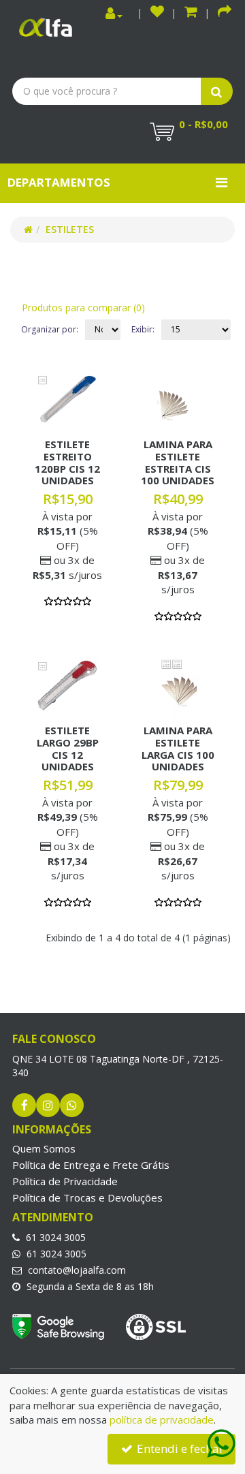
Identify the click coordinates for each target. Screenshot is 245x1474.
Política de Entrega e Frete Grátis (90, 1165)
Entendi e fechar (179, 1448)
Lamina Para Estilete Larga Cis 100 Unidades (178, 748)
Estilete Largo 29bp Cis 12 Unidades (68, 748)
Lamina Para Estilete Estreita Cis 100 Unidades (177, 462)
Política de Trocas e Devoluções (87, 1197)
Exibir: (142, 329)
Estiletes (70, 229)
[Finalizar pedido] (224, 13)
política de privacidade (162, 1419)
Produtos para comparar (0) (83, 307)
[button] (190, 13)
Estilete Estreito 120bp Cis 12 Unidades (67, 462)
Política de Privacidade (65, 1181)
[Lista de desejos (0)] (157, 13)
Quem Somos (44, 1148)
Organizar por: (49, 329)
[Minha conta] (114, 14)
